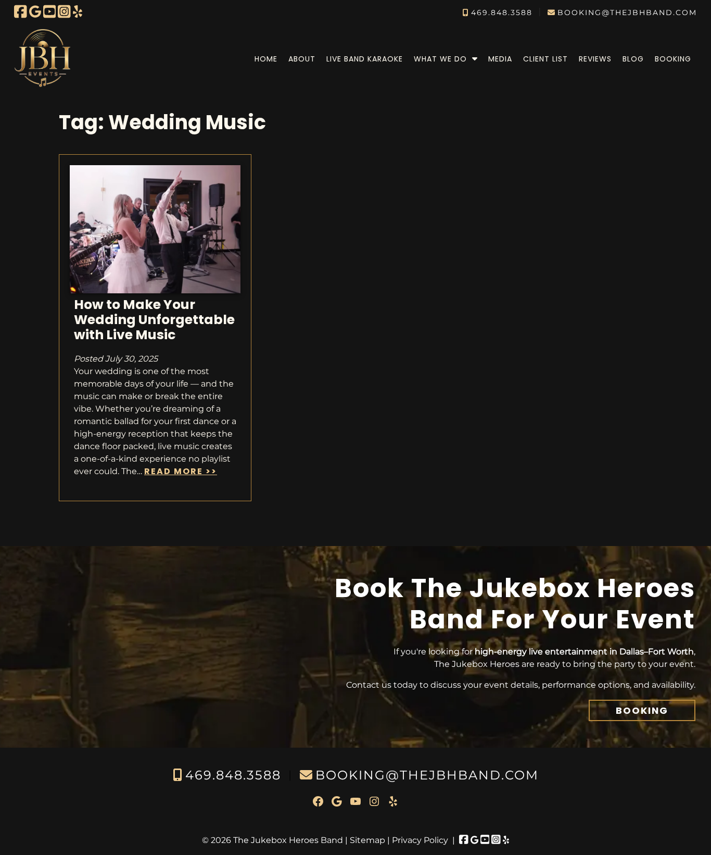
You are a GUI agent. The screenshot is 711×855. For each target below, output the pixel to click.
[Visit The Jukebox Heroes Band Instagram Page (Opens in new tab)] (64, 11)
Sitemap (367, 840)
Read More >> (180, 471)
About (301, 59)
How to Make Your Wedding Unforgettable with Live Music (154, 319)
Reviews (595, 59)
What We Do (440, 59)
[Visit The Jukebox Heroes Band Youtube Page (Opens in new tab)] (49, 11)
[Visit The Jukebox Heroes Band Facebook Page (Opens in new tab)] (20, 11)
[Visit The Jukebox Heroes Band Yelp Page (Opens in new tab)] (77, 11)
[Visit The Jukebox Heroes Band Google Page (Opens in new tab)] (35, 11)
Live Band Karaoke (364, 59)
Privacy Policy (420, 840)
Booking (673, 59)
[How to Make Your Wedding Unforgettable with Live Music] (155, 290)
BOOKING (642, 710)
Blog (633, 59)
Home (266, 59)
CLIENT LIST (545, 59)
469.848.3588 (501, 12)
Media (500, 59)
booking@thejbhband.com (627, 12)
